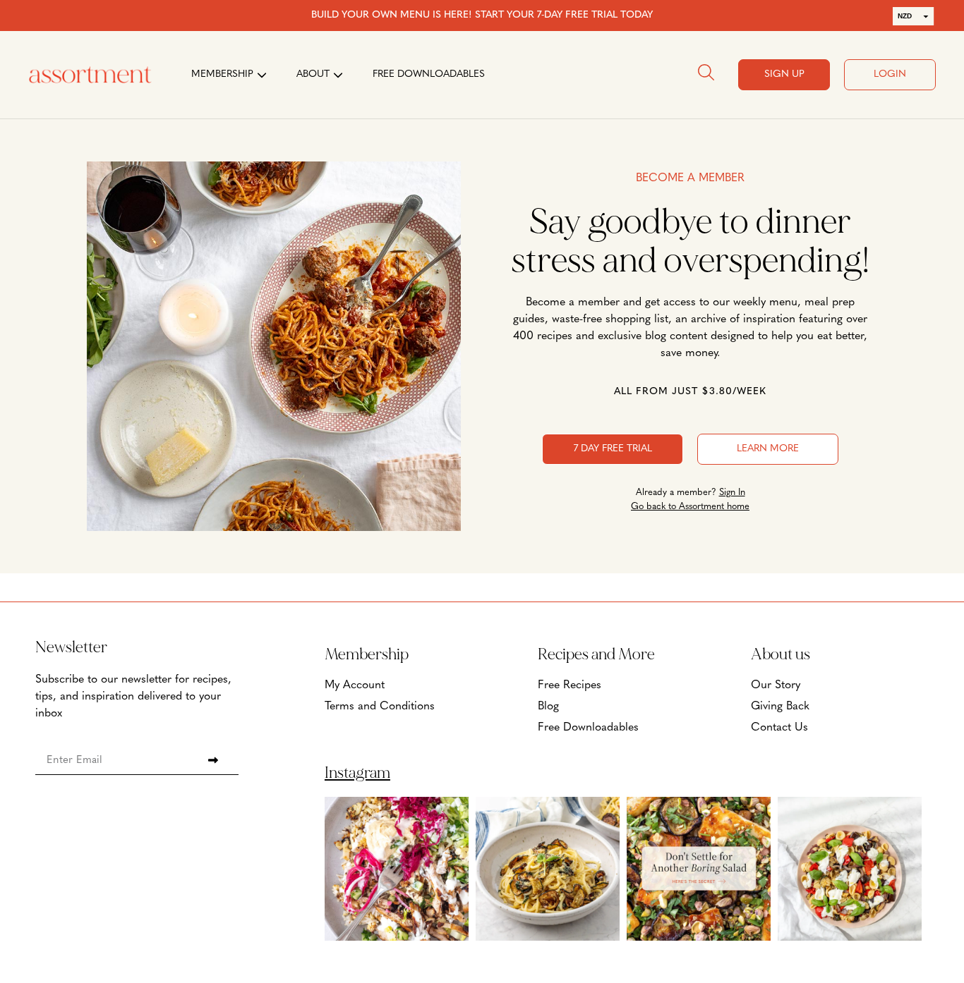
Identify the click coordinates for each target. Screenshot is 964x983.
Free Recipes (569, 685)
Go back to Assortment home (690, 506)
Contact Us (779, 727)
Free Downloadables (588, 727)
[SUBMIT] (213, 760)
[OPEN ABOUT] (338, 75)
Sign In (732, 492)
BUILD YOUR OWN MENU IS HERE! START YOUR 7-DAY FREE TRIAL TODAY (482, 15)
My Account (355, 685)
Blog (548, 706)
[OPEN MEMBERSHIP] (262, 75)
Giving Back (780, 706)
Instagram (357, 773)
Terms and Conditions (380, 706)
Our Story (775, 685)
